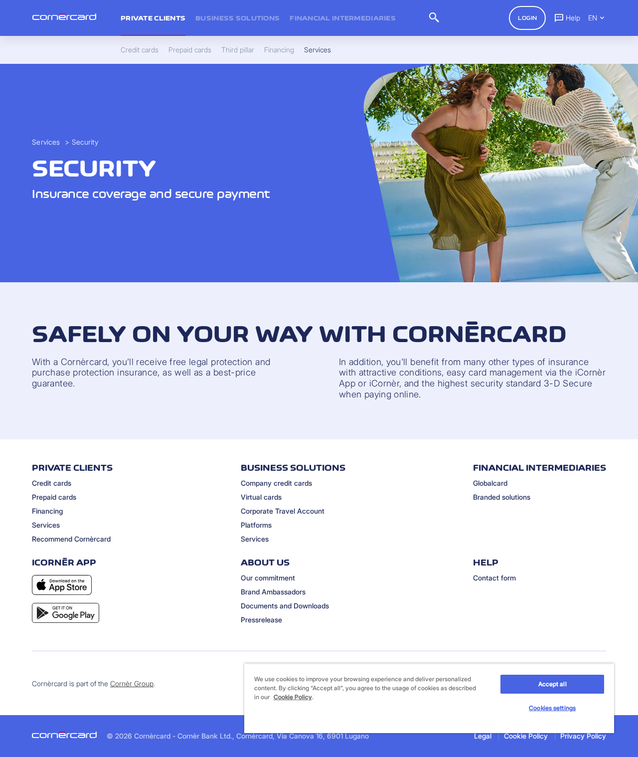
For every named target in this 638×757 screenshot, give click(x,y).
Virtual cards (261, 497)
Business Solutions (237, 18)
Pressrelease (261, 619)
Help (573, 17)
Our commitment (268, 577)
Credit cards (51, 483)
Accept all (552, 684)
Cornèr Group (132, 683)
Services (46, 142)
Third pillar (237, 50)
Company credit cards (276, 483)
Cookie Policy (526, 736)
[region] (429, 698)
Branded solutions (501, 497)
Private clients (153, 18)
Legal (482, 736)
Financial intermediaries (343, 18)
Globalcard (490, 483)
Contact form (494, 577)
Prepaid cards (54, 497)
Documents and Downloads (285, 605)
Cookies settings (552, 708)
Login (527, 17)
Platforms (256, 525)
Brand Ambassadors (273, 591)
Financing (47, 511)
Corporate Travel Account (282, 511)
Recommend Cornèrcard (71, 539)
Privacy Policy (583, 736)
